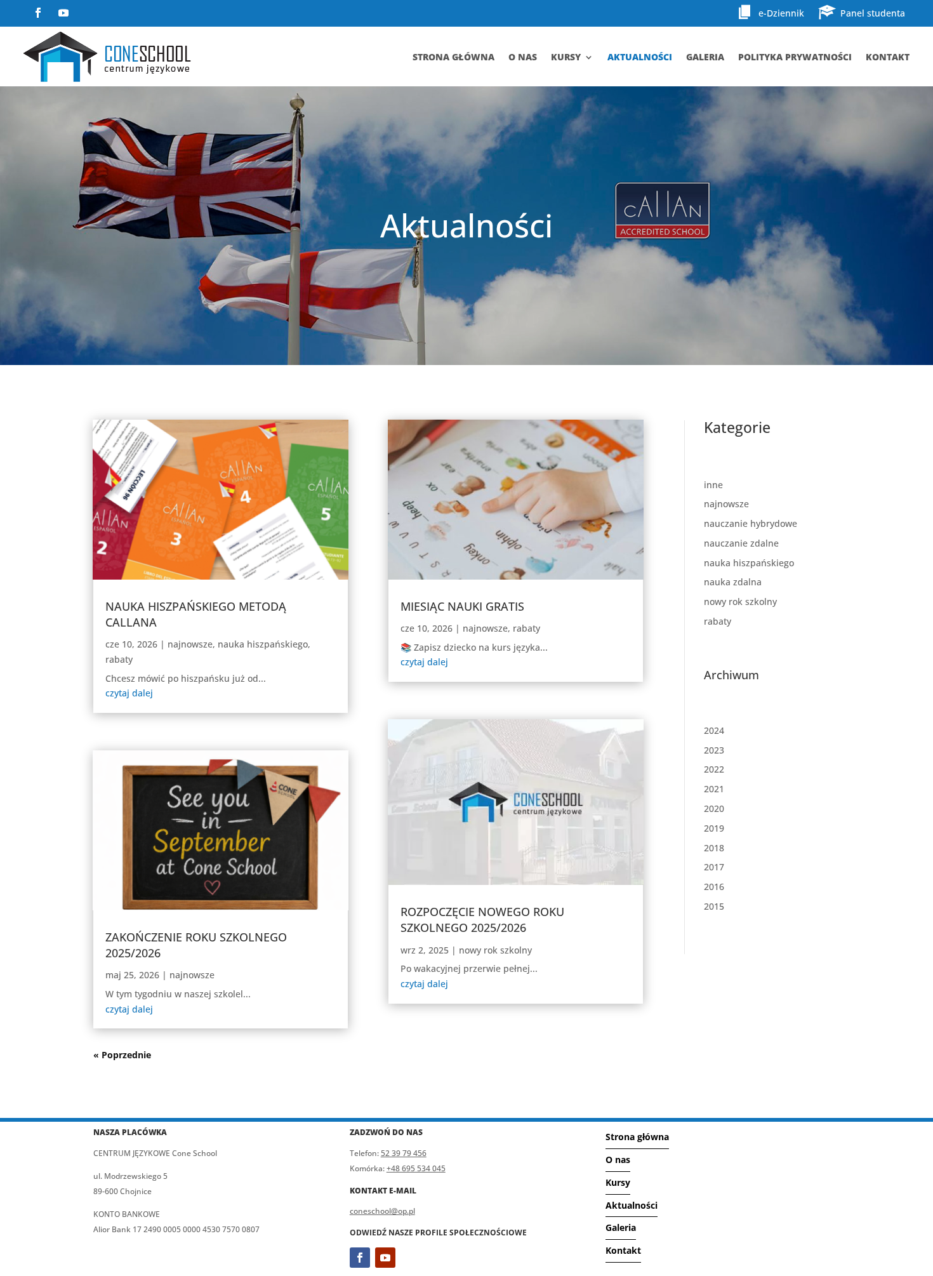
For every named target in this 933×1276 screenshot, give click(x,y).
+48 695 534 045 (416, 1168)
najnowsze (190, 644)
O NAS (522, 57)
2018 (714, 848)
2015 (714, 906)
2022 (714, 769)
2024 (714, 730)
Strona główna (453, 57)
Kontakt (888, 57)
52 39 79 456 (404, 1153)
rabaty (119, 659)
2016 (714, 887)
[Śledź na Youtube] (63, 13)
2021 (714, 789)
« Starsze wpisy (127, 1055)
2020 (714, 808)
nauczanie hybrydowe (750, 523)
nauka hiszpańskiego (263, 644)
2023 (714, 750)
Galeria (705, 57)
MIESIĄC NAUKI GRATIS (462, 606)
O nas (617, 1159)
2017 (714, 867)
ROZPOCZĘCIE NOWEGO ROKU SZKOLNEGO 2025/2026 (482, 919)
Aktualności (639, 57)
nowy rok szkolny (495, 950)
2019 (714, 828)
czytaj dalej (129, 693)
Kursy (617, 1182)
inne (713, 485)
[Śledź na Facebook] (38, 13)
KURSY (566, 57)
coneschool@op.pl (382, 1211)
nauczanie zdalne (741, 543)
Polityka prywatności (795, 57)
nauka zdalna (733, 582)
